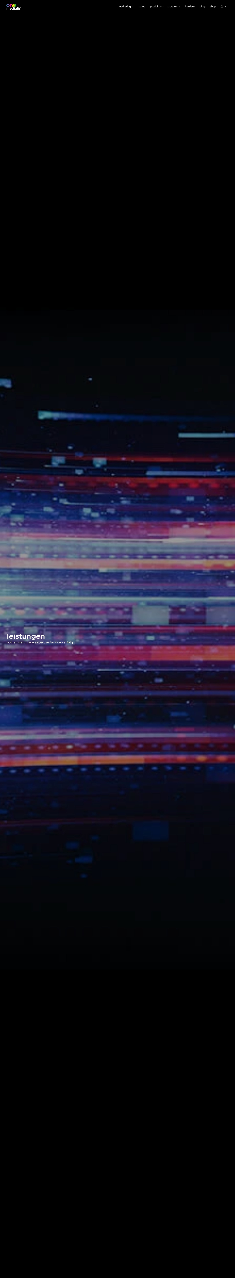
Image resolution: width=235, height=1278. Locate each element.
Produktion (156, 6)
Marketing (125, 6)
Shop (213, 6)
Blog (202, 6)
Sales (142, 6)
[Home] (13, 6)
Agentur (173, 6)
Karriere (190, 6)
